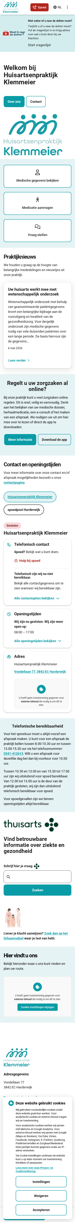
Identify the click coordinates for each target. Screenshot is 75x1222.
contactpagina (14, 482)
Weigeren (41, 1196)
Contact (36, 101)
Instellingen (41, 1182)
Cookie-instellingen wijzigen (37, 1007)
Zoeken (37, 890)
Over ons (14, 101)
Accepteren (41, 1210)
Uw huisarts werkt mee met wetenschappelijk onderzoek (33, 291)
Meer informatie (20, 440)
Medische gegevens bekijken (37, 180)
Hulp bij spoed (29, 561)
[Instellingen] (67, 7)
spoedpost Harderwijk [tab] (24, 510)
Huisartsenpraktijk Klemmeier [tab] (30, 497)
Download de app (54, 440)
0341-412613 (13, 753)
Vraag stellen (37, 235)
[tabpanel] (37, 617)
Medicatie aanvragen (37, 208)
